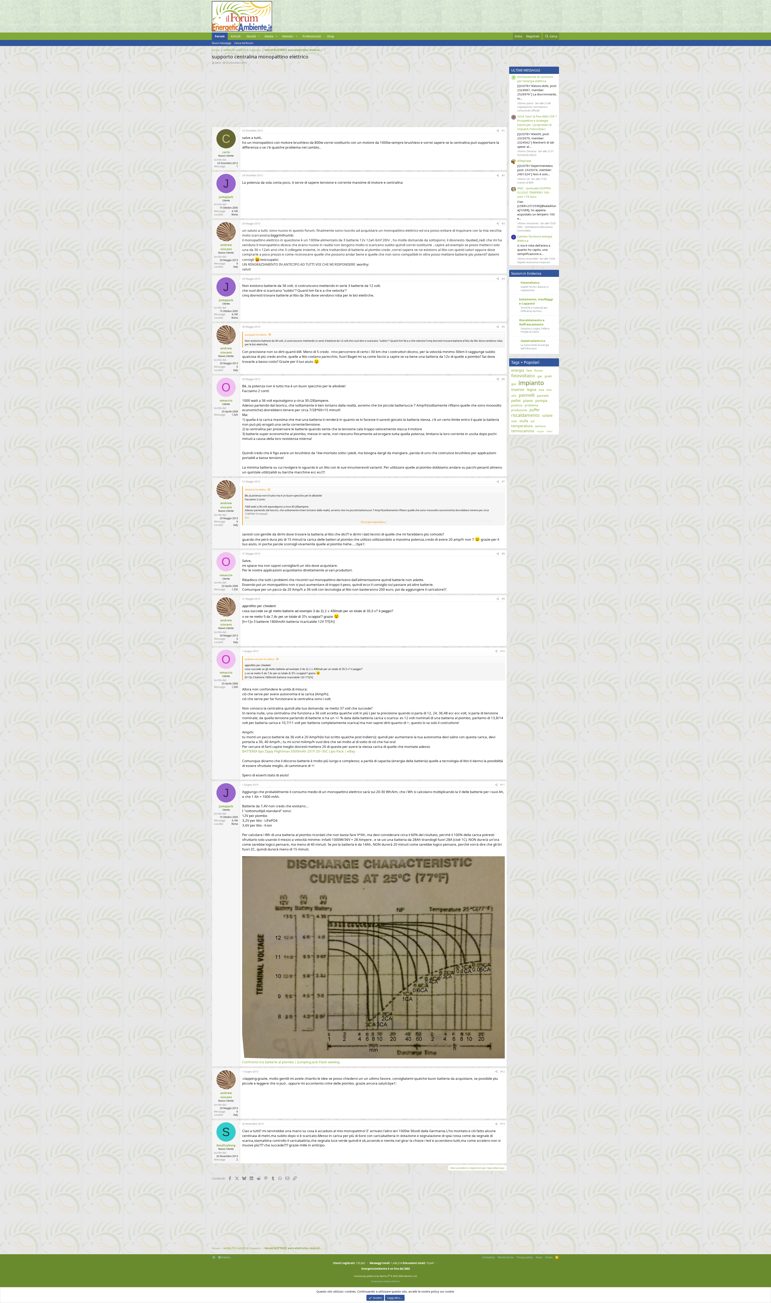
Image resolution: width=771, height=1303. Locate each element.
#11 (502, 784)
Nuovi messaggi (221, 43)
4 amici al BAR (525, 182)
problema (531, 405)
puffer (534, 409)
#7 (503, 481)
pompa (541, 400)
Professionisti (311, 36)
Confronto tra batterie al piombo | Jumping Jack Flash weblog (291, 1062)
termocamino (522, 430)
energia (517, 370)
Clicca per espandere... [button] (374, 522)
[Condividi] (497, 130)
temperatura (522, 425)
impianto (531, 383)
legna (531, 389)
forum (538, 370)
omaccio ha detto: (255, 489)
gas (539, 376)
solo (514, 421)
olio (513, 396)
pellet (516, 400)
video (549, 431)
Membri (287, 36)
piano (528, 400)
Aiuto (539, 1257)
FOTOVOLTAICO (526, 155)
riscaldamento (525, 415)
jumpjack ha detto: (256, 334)
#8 (503, 553)
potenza (516, 405)
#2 (503, 175)
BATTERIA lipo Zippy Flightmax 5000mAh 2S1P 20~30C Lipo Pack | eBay (298, 751)
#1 (503, 130)
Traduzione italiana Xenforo (385, 1281)
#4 (503, 278)
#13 (502, 1124)
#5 (503, 326)
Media (269, 36)
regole (540, 431)
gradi (548, 376)
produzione (519, 410)
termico (540, 426)
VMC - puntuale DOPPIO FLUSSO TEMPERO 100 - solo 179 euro (534, 192)
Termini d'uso (506, 1257)
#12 (502, 1071)
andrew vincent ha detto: (260, 659)
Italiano (225, 1257)
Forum (220, 36)
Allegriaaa (524, 161)
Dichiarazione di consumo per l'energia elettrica (535, 79)
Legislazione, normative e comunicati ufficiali (532, 108)
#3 (503, 223)
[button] (259, 36)
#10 (502, 651)
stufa (523, 420)
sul (532, 421)
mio (549, 390)
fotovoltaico (523, 375)
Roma (235, 214)
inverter (517, 389)
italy (235, 266)
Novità (251, 36)
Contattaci (488, 1257)
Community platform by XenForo (385, 1276)
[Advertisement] (332, 94)
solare (547, 415)
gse (513, 384)
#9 (503, 599)
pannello (543, 396)
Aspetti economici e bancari (533, 262)
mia (541, 390)
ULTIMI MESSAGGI (525, 70)
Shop (330, 36)
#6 (503, 379)
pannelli (526, 395)
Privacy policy (525, 1257)
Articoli (236, 36)
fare (529, 370)
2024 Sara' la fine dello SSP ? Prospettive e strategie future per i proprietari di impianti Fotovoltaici (537, 122)
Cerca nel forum (243, 43)
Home (549, 1257)
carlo (218, 62)
